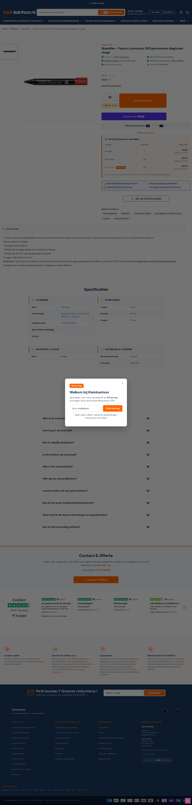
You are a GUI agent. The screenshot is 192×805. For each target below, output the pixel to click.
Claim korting (113, 408)
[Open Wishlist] (188, 801)
